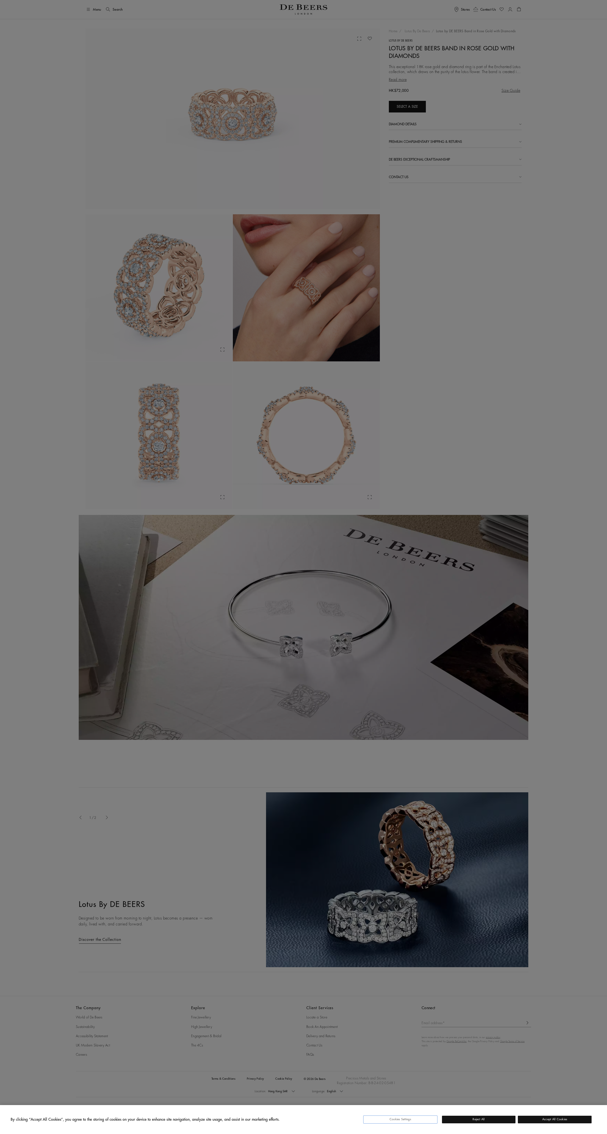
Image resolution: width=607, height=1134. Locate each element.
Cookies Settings (400, 1119)
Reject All (479, 1119)
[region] (303, 1119)
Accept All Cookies (554, 1119)
